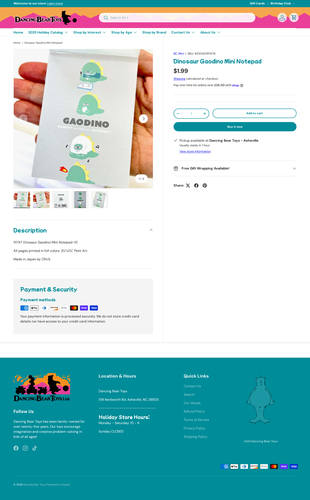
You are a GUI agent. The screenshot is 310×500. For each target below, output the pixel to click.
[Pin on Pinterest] (205, 185)
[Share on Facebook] (196, 185)
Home (18, 32)
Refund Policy (194, 411)
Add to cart (254, 113)
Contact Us (180, 32)
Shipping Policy (195, 436)
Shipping (179, 79)
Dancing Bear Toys (34, 484)
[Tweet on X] (188, 185)
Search (189, 394)
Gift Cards (257, 3)
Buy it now (235, 127)
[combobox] (177, 17)
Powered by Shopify (58, 484)
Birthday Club (281, 3)
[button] (294, 17)
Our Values (192, 403)
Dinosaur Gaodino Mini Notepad (43, 43)
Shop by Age (121, 32)
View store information (195, 151)
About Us (208, 32)
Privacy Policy (194, 428)
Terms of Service (196, 420)
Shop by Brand (154, 32)
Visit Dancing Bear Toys (261, 441)
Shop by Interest (87, 32)
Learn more (55, 3)
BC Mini (179, 53)
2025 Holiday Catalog (45, 32)
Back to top (155, 350)
